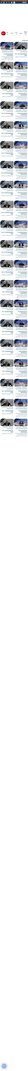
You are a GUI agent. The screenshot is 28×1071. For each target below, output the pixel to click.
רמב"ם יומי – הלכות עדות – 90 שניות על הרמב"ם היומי (7, 51)
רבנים (21, 33)
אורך (12, 33)
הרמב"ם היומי (10, 59)
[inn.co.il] (14, 2)
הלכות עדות (25, 33)
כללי (7, 33)
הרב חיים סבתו (24, 57)
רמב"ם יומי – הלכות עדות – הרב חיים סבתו (21, 51)
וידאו (16, 33)
